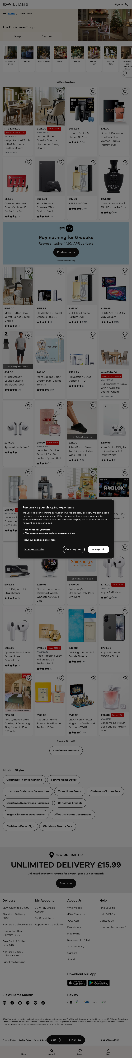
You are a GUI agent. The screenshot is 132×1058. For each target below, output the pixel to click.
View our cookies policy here (40, 540)
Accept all (98, 549)
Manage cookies (34, 549)
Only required (73, 549)
